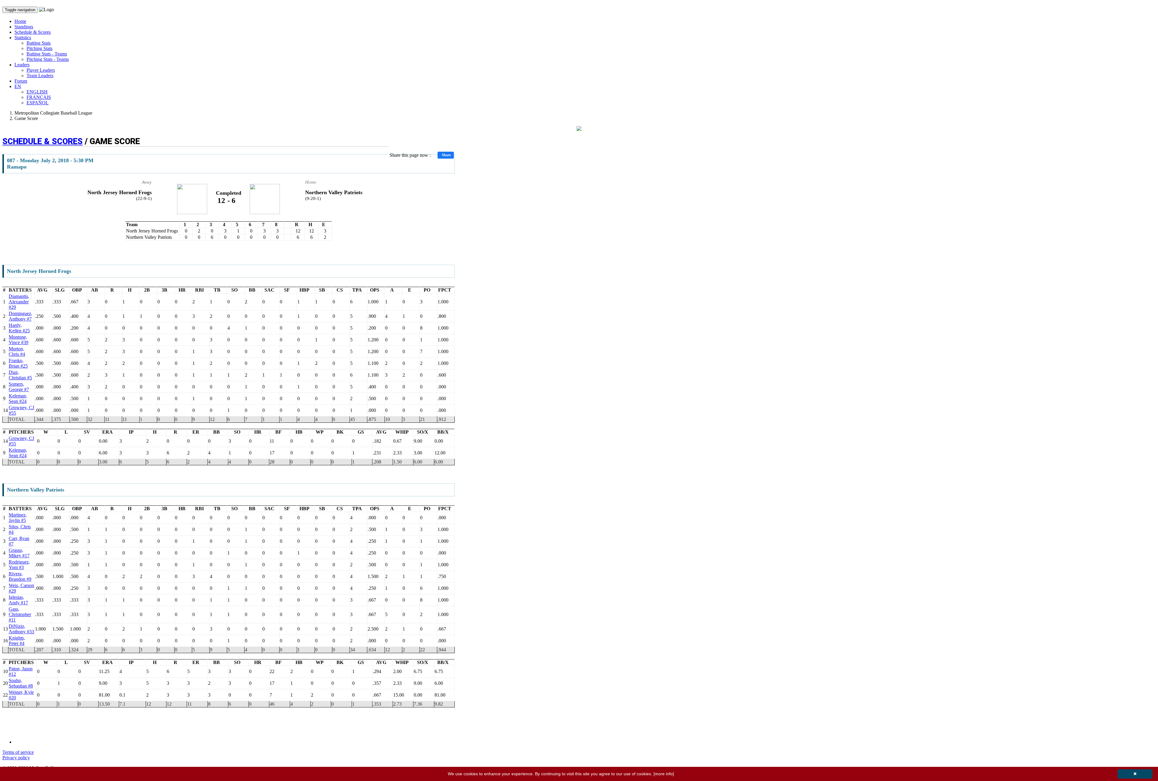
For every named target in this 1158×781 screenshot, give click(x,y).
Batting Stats (39, 43)
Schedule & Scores (32, 32)
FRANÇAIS (39, 97)
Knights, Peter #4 (17, 640)
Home (20, 21)
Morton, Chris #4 (17, 351)
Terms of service (18, 752)
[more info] (663, 773)
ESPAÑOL (38, 102)
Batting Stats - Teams (47, 53)
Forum (20, 81)
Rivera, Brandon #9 (20, 576)
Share (446, 155)
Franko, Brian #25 (18, 363)
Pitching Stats (39, 48)
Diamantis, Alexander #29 (19, 302)
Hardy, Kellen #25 (19, 328)
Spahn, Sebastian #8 (21, 683)
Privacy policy (16, 757)
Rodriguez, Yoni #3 (19, 564)
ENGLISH (37, 91)
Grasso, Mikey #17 (19, 553)
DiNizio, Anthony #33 (21, 629)
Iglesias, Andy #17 (18, 600)
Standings (23, 26)
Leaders (22, 64)
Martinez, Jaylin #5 (18, 517)
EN (17, 86)
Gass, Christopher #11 (20, 614)
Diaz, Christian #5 (20, 375)
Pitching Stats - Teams (48, 59)
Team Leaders (40, 75)
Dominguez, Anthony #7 (20, 316)
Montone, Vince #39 (18, 339)
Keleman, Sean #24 (18, 398)
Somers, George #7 (19, 386)
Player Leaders (41, 70)
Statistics (22, 37)
